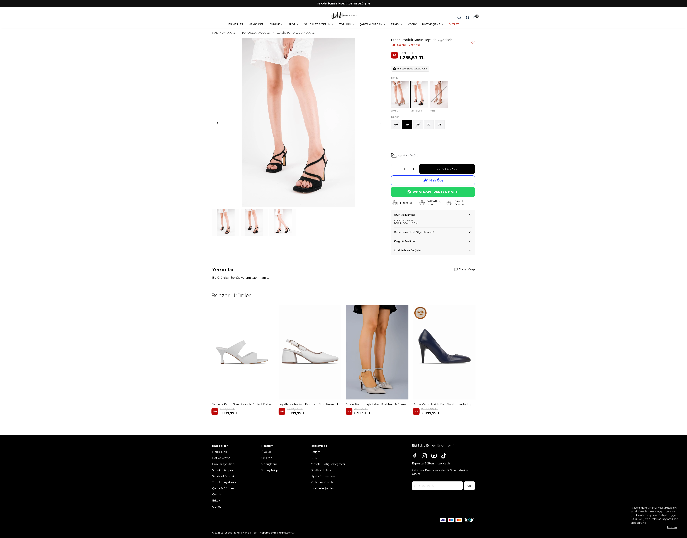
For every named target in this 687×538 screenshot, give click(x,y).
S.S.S (314, 458)
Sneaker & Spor (222, 470)
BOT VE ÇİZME (431, 24)
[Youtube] (434, 456)
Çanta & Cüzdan (223, 488)
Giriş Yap (266, 458)
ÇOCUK (412, 24)
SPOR (292, 24)
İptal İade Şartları (322, 488)
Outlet (216, 506)
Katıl (469, 485)
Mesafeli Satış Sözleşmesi (328, 464)
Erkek (216, 500)
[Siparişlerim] (467, 17)
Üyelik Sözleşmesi (323, 476)
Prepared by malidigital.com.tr (276, 532)
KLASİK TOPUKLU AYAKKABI (296, 32)
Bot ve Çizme (221, 458)
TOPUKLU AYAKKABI (256, 32)
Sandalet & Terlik (223, 476)
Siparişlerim (269, 464)
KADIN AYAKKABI (224, 32)
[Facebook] (414, 456)
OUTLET (454, 24)
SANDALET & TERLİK (317, 24)
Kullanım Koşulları (323, 482)
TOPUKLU (345, 24)
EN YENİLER (235, 24)
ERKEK (395, 24)
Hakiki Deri (219, 452)
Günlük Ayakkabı (223, 464)
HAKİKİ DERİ (256, 24)
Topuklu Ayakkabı (224, 482)
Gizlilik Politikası (321, 470)
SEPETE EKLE (447, 169)
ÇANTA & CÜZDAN (371, 24)
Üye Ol (266, 452)
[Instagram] (424, 456)
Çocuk (216, 494)
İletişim (315, 452)
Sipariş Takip (269, 470)
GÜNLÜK (275, 24)
